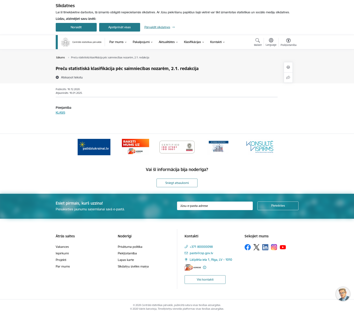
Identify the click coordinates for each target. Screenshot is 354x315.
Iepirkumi (62, 253)
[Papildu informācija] (204, 267)
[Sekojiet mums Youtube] (283, 247)
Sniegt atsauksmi (177, 183)
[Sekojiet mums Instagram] (274, 247)
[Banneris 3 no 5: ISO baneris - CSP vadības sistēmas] (177, 147)
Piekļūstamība (127, 253)
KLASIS (60, 112)
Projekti (61, 260)
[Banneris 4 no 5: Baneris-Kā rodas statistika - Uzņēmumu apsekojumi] (218, 147)
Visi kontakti (205, 279)
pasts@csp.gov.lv (201, 253)
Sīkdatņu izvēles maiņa (133, 266)
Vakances (62, 247)
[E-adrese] (193, 267)
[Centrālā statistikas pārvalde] (81, 42)
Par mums (63, 266)
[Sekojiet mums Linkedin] (265, 247)
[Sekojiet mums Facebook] (248, 247)
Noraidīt (76, 27)
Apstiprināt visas (119, 27)
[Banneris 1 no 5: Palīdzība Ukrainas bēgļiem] (94, 147)
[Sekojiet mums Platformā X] (256, 247)
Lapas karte (126, 260)
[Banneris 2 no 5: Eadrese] (135, 147)
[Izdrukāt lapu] (288, 67)
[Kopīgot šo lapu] (288, 78)
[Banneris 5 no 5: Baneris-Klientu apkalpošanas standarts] (260, 147)
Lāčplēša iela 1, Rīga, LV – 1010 (211, 260)
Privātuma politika (130, 247)
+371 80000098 (201, 247)
